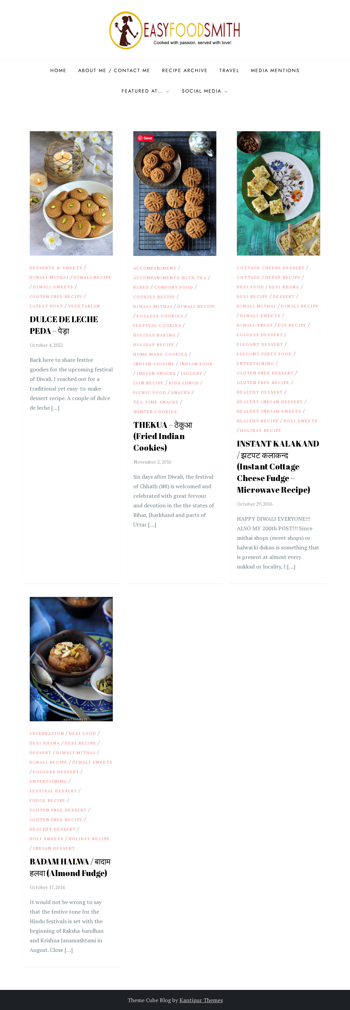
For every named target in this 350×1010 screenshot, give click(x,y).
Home (58, 70)
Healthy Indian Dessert (270, 401)
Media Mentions (275, 70)
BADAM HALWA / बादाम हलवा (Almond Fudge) (70, 867)
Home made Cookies (160, 354)
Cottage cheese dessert (271, 267)
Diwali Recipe (93, 277)
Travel (229, 70)
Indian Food (196, 363)
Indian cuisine (154, 363)
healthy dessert (260, 392)
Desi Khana (284, 286)
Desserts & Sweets (56, 267)
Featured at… (142, 90)
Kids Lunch (184, 382)
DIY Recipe (292, 325)
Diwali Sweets (53, 286)
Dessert (284, 296)
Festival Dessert (53, 790)
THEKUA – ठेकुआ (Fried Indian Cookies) (162, 436)
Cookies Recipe (154, 296)
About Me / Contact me (114, 70)
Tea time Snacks (156, 402)
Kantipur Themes (201, 1000)
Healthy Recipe (258, 420)
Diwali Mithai (49, 277)
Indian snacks (156, 373)
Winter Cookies (155, 411)
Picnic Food (149, 392)
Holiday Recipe (154, 344)
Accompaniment (155, 268)
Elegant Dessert (260, 344)
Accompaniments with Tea (170, 277)
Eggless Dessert (260, 334)
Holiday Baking (154, 335)
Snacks (180, 392)
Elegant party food (264, 353)
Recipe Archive (185, 70)
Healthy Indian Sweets (269, 411)
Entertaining (255, 363)
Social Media (201, 90)
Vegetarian (84, 306)
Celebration (47, 733)
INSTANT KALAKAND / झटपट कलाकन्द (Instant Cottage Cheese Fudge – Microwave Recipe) (278, 466)
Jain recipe (148, 382)
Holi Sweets (301, 420)
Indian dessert (54, 848)
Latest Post (46, 306)
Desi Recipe (252, 296)
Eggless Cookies (160, 315)
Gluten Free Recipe (56, 296)
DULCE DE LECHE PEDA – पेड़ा (64, 325)
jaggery (192, 373)
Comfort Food (173, 287)
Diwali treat (255, 325)
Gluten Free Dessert (265, 373)
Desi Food (250, 286)
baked (141, 287)
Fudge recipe (48, 800)
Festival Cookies (157, 325)
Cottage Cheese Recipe (269, 277)
